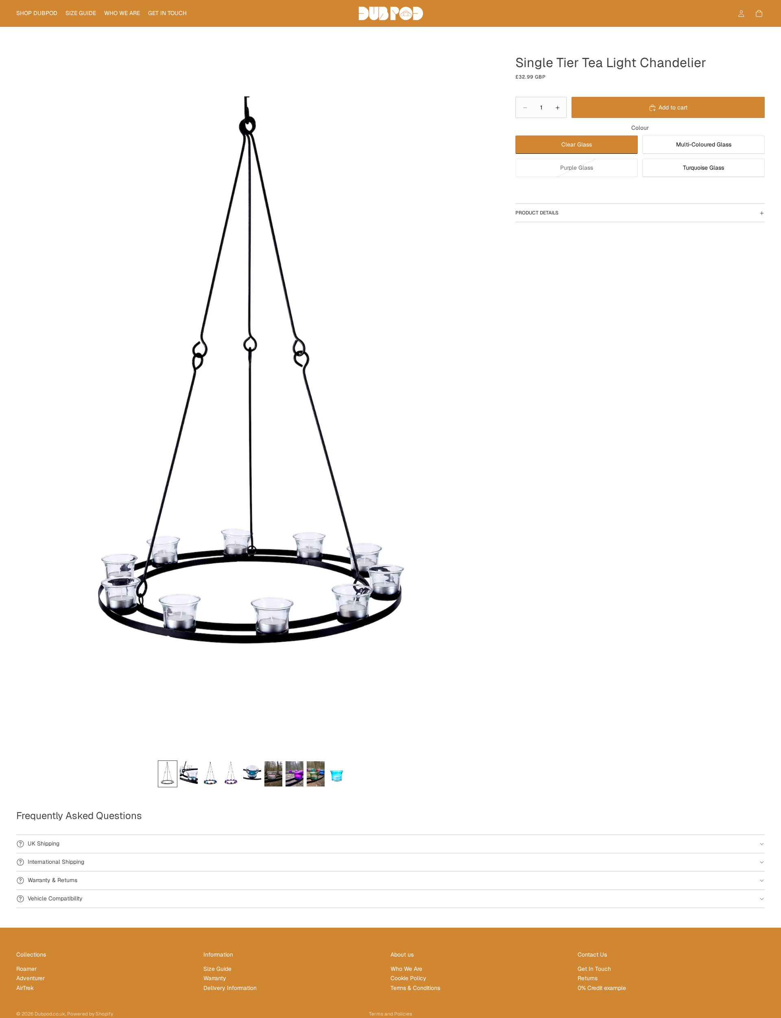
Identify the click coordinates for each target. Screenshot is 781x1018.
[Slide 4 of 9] (231, 774)
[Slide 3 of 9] (210, 774)
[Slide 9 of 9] (337, 774)
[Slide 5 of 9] (252, 774)
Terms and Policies (390, 1014)
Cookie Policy (408, 978)
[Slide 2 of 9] (189, 774)
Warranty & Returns (52, 880)
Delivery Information (230, 987)
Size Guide (217, 968)
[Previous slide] (9, 398)
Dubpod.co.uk (50, 1014)
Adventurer (30, 978)
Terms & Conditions (415, 987)
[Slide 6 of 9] (273, 774)
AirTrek (25, 987)
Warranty (214, 978)
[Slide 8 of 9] (316, 774)
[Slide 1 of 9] (168, 774)
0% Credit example (602, 987)
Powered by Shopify (90, 1014)
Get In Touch (594, 968)
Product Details (536, 213)
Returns (588, 978)
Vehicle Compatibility (55, 898)
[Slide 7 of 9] (294, 774)
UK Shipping (43, 843)
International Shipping (56, 861)
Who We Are (406, 968)
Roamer (26, 968)
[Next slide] (495, 398)
